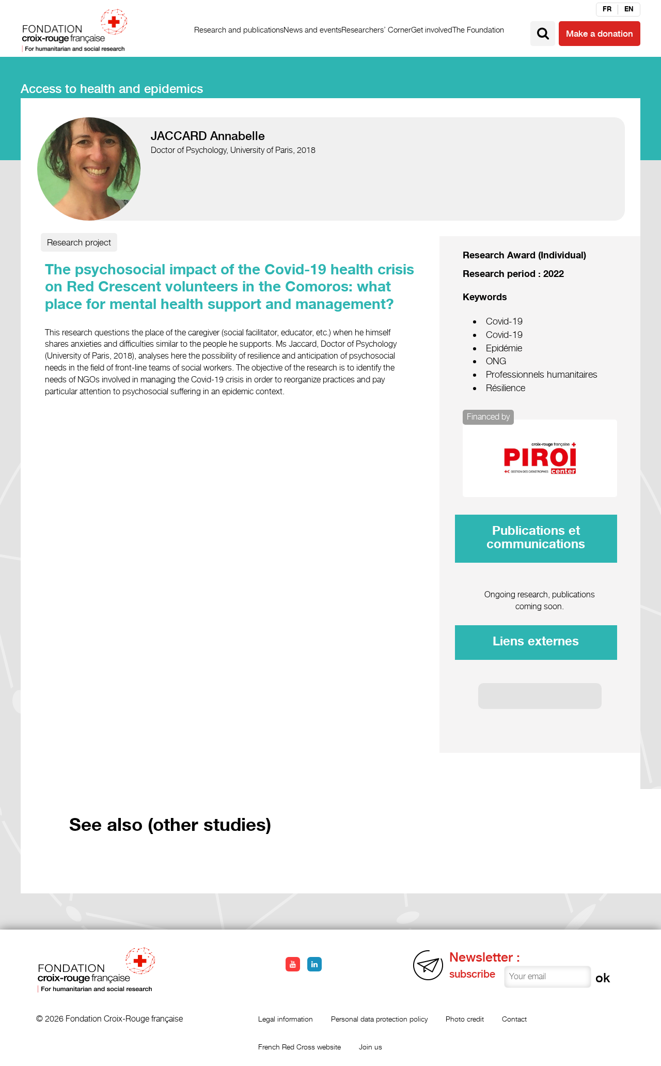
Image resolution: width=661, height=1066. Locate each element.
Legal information (285, 1018)
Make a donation (599, 33)
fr (607, 9)
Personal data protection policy (379, 1018)
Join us (370, 1046)
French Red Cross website (299, 1046)
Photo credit (465, 1018)
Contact (514, 1018)
